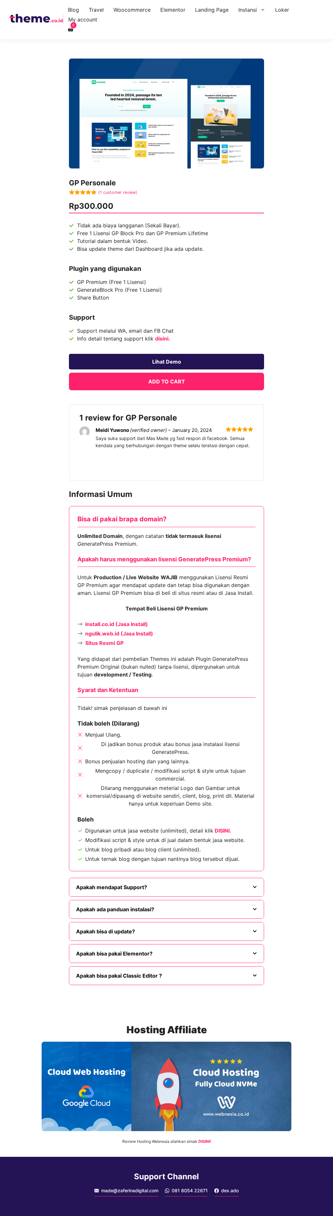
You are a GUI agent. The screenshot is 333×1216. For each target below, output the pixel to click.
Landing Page (212, 10)
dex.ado (230, 1190)
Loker (282, 10)
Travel (96, 10)
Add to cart (166, 381)
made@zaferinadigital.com (129, 1190)
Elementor (172, 10)
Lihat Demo (166, 361)
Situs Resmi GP (104, 643)
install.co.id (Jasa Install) (116, 624)
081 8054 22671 (190, 1190)
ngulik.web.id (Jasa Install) (119, 633)
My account (82, 19)
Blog (73, 10)
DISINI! (204, 1141)
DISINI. (223, 830)
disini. (162, 338)
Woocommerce (132, 10)
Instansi (247, 10)
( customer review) (117, 192)
